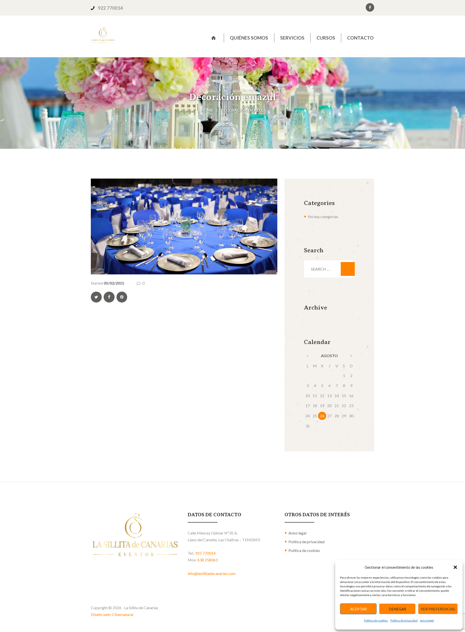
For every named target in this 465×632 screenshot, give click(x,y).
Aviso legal (427, 620)
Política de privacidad (404, 620)
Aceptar (358, 609)
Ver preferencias (438, 609)
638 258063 (207, 560)
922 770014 (110, 8)
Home (207, 110)
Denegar (397, 609)
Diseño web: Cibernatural (112, 614)
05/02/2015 (114, 283)
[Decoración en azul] (184, 226)
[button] (455, 567)
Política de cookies (376, 620)
